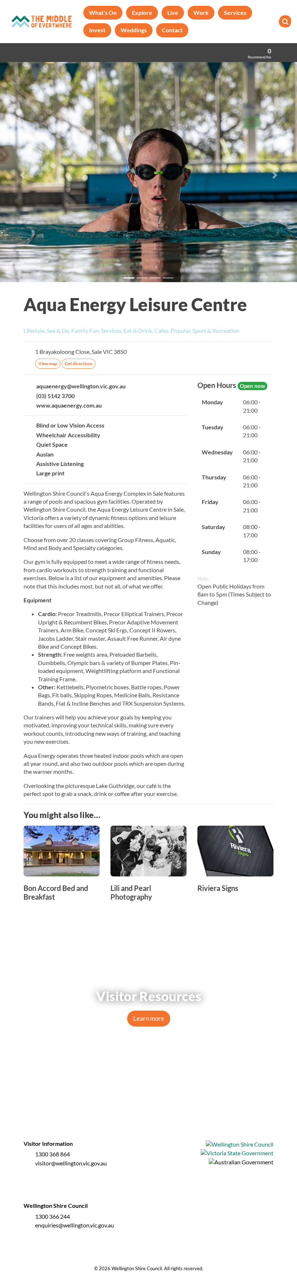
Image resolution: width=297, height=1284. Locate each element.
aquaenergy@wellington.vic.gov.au (81, 386)
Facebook (269, 331)
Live (172, 12)
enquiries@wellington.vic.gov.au (74, 1225)
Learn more (148, 1018)
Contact (172, 29)
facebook (133, 1101)
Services (235, 12)
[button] (22, 175)
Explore (142, 12)
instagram (148, 1101)
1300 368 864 (52, 1154)
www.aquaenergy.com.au (69, 405)
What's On (103, 12)
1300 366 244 (52, 1216)
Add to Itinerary (269, 300)
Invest (97, 29)
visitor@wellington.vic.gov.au (71, 1163)
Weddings (134, 29)
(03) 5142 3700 (55, 395)
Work (201, 12)
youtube (164, 1101)
